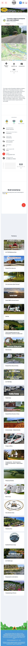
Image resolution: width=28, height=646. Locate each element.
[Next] (24, 34)
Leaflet (13, 60)
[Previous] (3, 34)
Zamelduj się (14, 66)
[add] (24, 205)
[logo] (14, 2)
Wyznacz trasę (6, 66)
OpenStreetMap (19, 60)
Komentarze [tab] (20, 23)
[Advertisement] (14, 80)
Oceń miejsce (22, 66)
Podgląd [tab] (8, 23)
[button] (14, 52)
